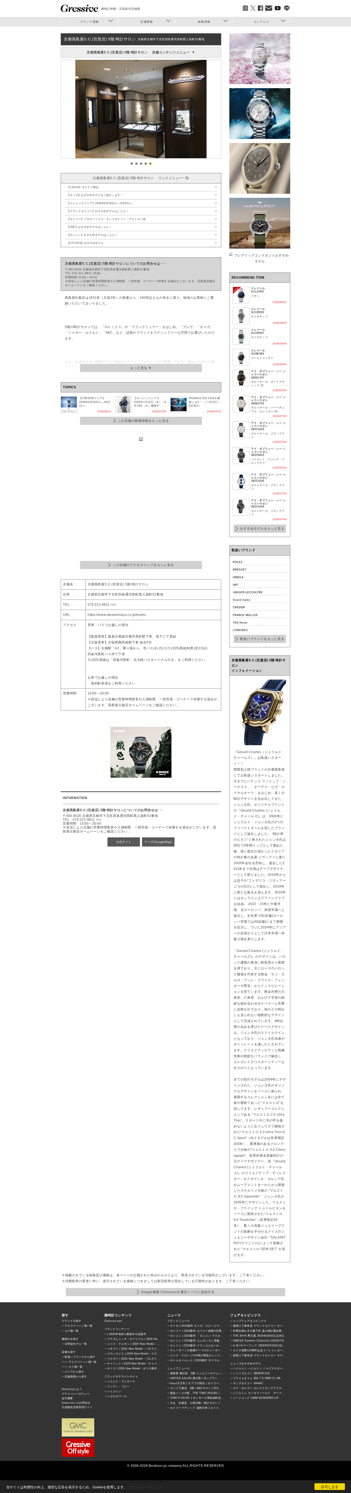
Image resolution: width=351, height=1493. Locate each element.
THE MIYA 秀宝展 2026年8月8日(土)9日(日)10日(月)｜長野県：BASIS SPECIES (284, 1335)
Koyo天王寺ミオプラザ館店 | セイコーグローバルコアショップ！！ (212, 1383)
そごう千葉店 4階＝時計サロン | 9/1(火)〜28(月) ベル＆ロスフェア (213, 1388)
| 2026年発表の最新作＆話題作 (126, 1334)
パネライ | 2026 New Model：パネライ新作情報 (137, 1348)
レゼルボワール (117, 1396)
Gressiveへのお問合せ (76, 1402)
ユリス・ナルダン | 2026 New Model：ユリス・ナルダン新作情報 (149, 1343)
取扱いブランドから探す (80, 1356)
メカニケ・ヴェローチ (121, 1381)
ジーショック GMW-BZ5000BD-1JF (256, 1397)
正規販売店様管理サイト (77, 1407)
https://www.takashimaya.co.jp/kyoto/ (117, 614)
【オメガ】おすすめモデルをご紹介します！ (95, 195)
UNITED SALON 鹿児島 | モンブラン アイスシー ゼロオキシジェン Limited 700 (221, 1378)
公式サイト (123, 841)
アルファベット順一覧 (79, 1325)
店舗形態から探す (76, 1376)
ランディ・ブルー (118, 1386)
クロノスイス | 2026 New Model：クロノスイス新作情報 (143, 1353)
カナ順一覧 (72, 1330)
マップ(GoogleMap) (158, 841)
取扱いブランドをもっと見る (262, 639)
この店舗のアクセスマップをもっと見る (143, 565)
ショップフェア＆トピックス (248, 1320)
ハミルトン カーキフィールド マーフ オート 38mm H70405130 (277, 1392)
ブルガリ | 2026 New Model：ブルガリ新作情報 (137, 1358)
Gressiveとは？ (72, 1389)
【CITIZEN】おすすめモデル (85, 243)
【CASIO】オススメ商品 (83, 187)
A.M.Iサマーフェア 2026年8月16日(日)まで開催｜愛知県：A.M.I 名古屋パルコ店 (284, 1345)
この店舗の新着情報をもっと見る (143, 420)
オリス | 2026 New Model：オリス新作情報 (134, 1368)
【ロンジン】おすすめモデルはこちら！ (92, 234)
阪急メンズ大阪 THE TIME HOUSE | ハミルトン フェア (207, 1392)
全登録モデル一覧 (76, 1343)
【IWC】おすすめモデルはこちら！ (89, 226)
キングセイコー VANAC (248, 1383)
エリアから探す (74, 1371)
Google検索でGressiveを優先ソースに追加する (177, 1292)
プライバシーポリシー (145, 1486)
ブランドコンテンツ (117, 1329)
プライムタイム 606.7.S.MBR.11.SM (257, 1378)
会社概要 (67, 1398)
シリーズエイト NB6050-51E (251, 1373)
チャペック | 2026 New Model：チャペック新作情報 (140, 1363)
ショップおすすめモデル (245, 1363)
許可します (329, 1486)
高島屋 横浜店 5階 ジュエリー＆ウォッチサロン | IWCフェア (209, 1373)
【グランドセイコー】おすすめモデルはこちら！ (98, 211)
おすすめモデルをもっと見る (262, 528)
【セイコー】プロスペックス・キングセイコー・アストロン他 (106, 219)
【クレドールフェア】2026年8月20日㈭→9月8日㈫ (99, 203)
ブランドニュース (178, 1320)
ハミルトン (114, 1391)
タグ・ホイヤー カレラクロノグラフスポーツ (261, 1388)
